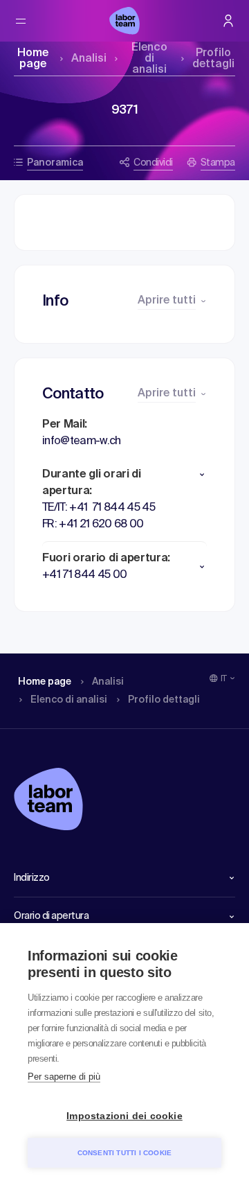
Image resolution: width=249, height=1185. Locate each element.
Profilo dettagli (213, 59)
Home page (32, 59)
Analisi (89, 58)
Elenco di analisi (149, 59)
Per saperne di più (64, 1076)
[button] (124, 474)
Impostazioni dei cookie (124, 1116)
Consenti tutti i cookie (124, 1153)
